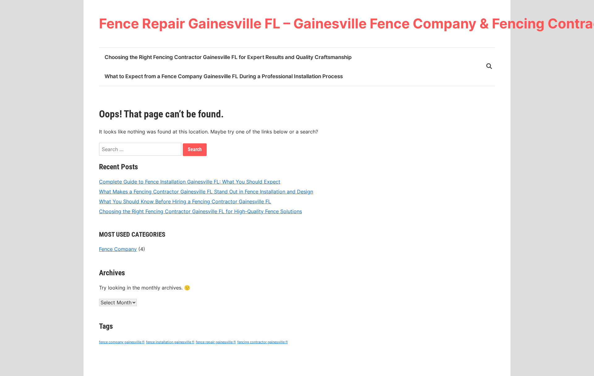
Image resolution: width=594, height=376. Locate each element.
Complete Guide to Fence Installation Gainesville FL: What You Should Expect (189, 182)
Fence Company (118, 249)
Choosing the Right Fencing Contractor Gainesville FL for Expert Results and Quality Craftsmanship (228, 57)
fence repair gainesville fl (216, 342)
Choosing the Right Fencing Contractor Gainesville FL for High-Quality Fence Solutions (200, 211)
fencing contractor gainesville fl (262, 342)
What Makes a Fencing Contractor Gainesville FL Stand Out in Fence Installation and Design (206, 191)
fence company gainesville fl (121, 342)
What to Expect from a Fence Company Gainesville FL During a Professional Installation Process (224, 76)
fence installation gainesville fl (170, 342)
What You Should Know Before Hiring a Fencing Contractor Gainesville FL (185, 201)
